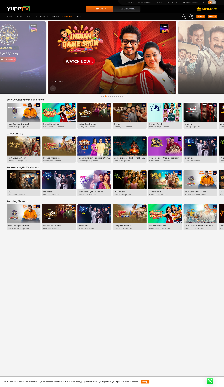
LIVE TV (19, 16)
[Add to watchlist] (53, 88)
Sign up (212, 16)
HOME (9, 16)
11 (122, 96)
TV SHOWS (67, 16)
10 (120, 96)
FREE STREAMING (127, 8)
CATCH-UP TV (41, 16)
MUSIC (79, 16)
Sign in (201, 16)
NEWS (28, 16)
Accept (145, 381)
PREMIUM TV (100, 8)
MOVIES (55, 16)
